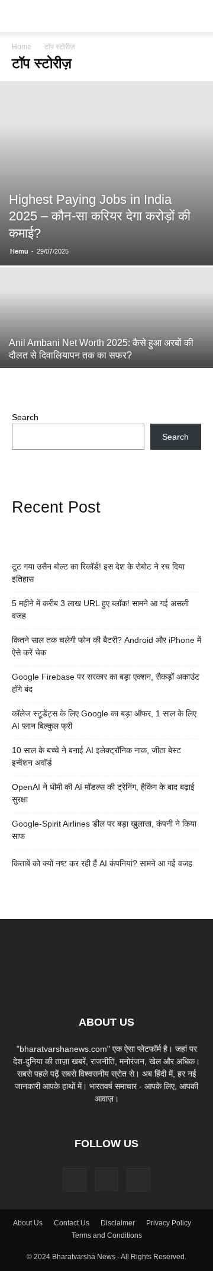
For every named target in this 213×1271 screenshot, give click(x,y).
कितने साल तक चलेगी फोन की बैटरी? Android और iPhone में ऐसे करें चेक (106, 646)
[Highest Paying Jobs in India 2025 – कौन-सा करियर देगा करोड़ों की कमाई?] (106, 173)
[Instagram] (106, 1179)
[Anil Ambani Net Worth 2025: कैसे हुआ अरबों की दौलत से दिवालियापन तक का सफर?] (106, 347)
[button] (20, 16)
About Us (28, 1223)
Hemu (19, 251)
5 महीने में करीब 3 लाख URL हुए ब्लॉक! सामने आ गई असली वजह (100, 609)
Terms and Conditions (107, 1235)
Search (25, 417)
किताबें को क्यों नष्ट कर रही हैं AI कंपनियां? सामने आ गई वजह (102, 863)
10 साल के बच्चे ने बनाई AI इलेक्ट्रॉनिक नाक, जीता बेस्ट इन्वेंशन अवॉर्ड (96, 756)
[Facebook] (74, 1180)
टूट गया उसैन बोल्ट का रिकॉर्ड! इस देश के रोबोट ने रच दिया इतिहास (98, 573)
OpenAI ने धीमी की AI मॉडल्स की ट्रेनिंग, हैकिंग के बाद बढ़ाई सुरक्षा (103, 793)
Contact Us (71, 1223)
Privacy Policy (168, 1223)
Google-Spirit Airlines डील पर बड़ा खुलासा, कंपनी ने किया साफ (104, 830)
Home (21, 47)
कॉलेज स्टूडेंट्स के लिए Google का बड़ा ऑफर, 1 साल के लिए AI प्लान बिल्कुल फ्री (104, 720)
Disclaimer (118, 1223)
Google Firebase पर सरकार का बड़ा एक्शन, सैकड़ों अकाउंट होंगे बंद (105, 683)
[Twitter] (138, 1180)
